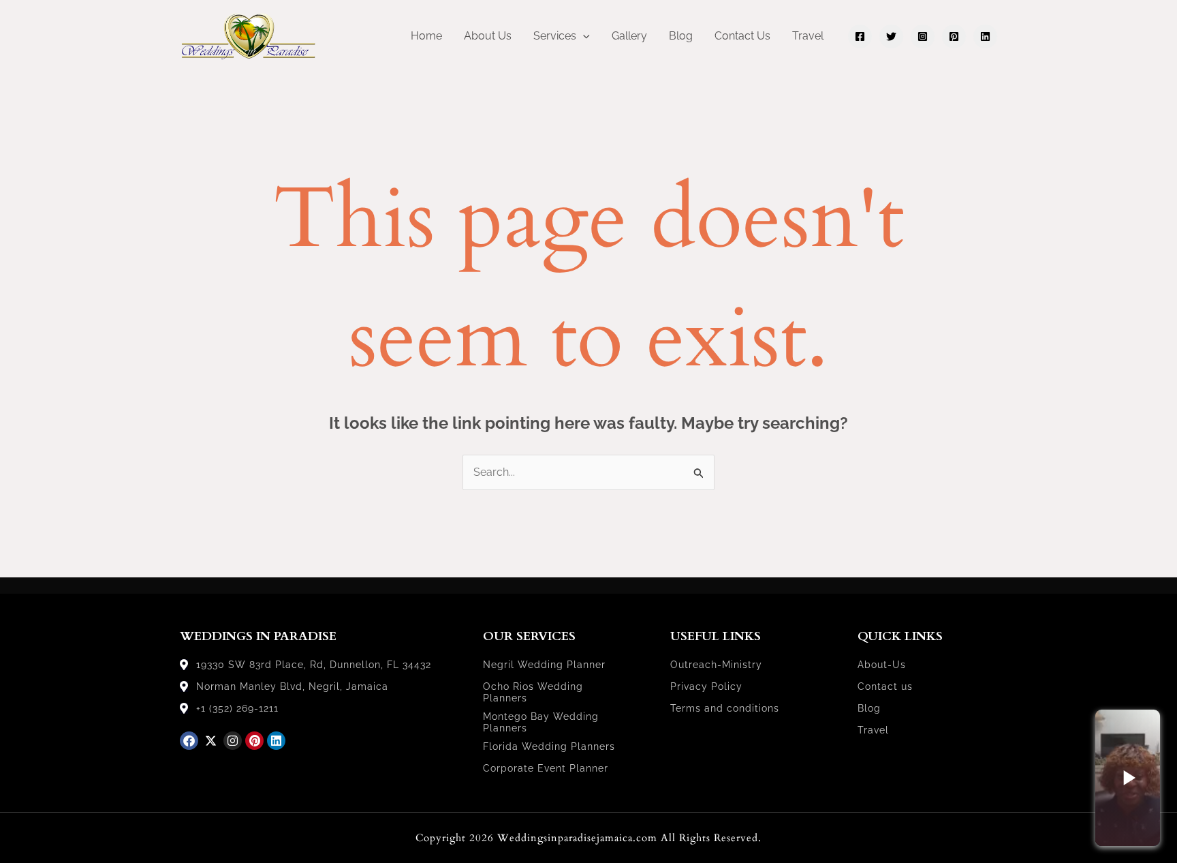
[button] (583, 36)
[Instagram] (923, 36)
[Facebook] (860, 36)
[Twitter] (891, 36)
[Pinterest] (954, 36)
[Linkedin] (985, 36)
